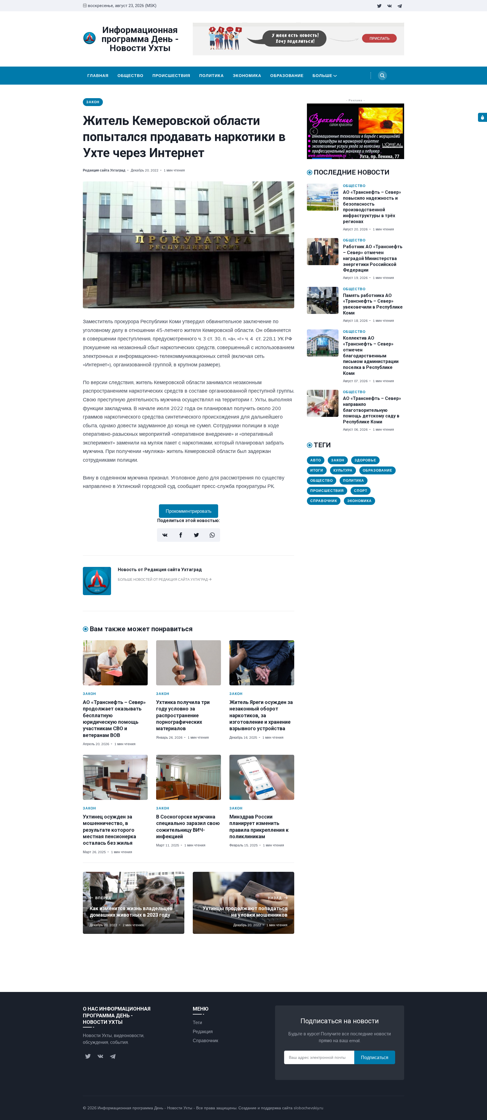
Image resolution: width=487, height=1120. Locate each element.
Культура (343, 470)
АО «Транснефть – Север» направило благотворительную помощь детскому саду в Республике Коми (372, 410)
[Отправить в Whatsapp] (212, 535)
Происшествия (171, 75)
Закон (92, 102)
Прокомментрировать (188, 511)
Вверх (392, 1107)
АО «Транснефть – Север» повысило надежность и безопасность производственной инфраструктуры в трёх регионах (372, 207)
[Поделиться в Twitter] (196, 535)
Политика (211, 75)
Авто (315, 460)
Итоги (316, 470)
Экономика (247, 75)
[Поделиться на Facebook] (181, 535)
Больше (322, 75)
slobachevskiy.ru (308, 1107)
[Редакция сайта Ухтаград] (97, 593)
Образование (287, 75)
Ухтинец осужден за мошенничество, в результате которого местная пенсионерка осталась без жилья (109, 830)
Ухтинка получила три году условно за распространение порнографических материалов (183, 715)
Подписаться (374, 1057)
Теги (197, 1022)
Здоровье (365, 460)
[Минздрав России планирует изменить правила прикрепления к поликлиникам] (261, 777)
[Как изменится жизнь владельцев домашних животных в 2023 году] (133, 903)
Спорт (360, 491)
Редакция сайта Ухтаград (104, 170)
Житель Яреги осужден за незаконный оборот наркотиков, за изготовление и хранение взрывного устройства (261, 715)
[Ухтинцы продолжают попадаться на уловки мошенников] (243, 903)
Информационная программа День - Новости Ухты (145, 1107)
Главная (98, 75)
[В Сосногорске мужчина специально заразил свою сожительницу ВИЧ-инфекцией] (188, 777)
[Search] (382, 75)
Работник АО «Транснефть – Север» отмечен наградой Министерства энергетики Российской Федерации (372, 258)
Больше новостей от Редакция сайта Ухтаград (163, 579)
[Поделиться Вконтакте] (165, 535)
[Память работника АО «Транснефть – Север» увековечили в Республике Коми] (325, 305)
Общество (130, 75)
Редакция (203, 1031)
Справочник (323, 501)
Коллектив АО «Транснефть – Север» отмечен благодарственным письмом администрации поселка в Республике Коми (371, 355)
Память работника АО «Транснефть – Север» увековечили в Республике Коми (373, 304)
